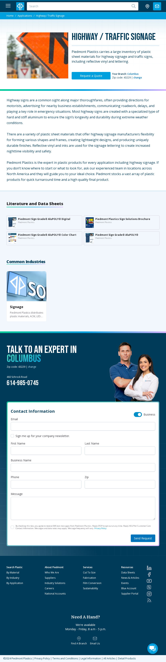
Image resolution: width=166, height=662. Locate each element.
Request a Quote (91, 76)
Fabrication (89, 578)
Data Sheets (128, 572)
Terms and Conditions (65, 658)
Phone (15, 477)
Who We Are (52, 572)
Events (125, 583)
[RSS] (153, 600)
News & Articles (130, 578)
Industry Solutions (55, 583)
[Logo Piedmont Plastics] (20, 6)
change (137, 77)
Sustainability (90, 588)
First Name (18, 443)
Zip (87, 477)
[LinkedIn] (153, 568)
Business (149, 414)
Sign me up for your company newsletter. (43, 436)
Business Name (21, 460)
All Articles (109, 658)
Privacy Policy (100, 528)
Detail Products (127, 658)
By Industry (12, 578)
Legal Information (91, 658)
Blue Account (128, 588)
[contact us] (157, 6)
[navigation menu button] (8, 5)
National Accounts (55, 593)
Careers (49, 588)
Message (17, 494)
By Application (14, 583)
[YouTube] (153, 580)
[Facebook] (153, 574)
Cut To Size (89, 572)
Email (14, 419)
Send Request (143, 538)
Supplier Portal (129, 593)
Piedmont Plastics (22, 658)
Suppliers (50, 578)
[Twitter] (153, 587)
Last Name (92, 443)
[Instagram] (153, 593)
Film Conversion (92, 583)
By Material (12, 572)
